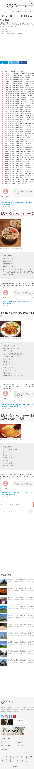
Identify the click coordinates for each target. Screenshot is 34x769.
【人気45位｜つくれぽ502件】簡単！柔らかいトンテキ (18, 161)
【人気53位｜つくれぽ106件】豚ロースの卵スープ (17, 177)
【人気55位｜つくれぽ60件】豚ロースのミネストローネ (18, 181)
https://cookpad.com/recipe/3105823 (12, 439)
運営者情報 (10, 759)
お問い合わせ (17, 759)
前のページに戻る (15, 505)
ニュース (20, 746)
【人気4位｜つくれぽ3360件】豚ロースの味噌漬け (17, 79)
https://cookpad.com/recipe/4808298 (12, 248)
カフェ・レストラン (7, 746)
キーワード (6, 759)
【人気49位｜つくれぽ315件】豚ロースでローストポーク (19, 169)
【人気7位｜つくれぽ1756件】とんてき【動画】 (16, 85)
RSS (31, 756)
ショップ (20, 749)
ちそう (2, 11)
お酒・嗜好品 (5, 749)
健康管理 (20, 742)
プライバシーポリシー (22, 759)
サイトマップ (2, 759)
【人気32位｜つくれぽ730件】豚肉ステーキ (15, 135)
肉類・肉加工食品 (17, 11)
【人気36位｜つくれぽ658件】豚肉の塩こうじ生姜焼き (18, 143)
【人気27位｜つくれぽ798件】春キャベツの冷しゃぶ (17, 125)
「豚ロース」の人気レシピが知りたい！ (14, 71)
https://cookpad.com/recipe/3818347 (12, 338)
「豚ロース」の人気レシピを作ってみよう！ (15, 183)
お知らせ (13, 758)
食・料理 (7, 11)
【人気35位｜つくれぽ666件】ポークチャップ (16, 141)
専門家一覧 (26, 759)
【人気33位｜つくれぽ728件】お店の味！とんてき (17, 137)
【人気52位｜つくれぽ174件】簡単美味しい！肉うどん (18, 175)
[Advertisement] (17, 30)
